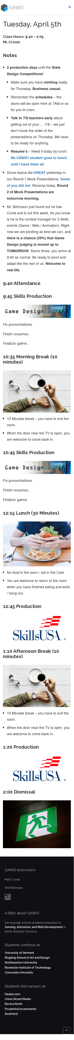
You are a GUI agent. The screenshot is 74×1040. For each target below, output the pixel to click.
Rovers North (13, 1003)
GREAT (39, 172)
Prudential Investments (20, 1009)
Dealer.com (12, 994)
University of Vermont (19, 952)
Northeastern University (21, 962)
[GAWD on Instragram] (8, 898)
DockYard (11, 1013)
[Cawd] (4, 7)
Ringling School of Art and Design (27, 957)
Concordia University (19, 972)
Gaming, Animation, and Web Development (34, 927)
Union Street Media (18, 999)
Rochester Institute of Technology (28, 967)
